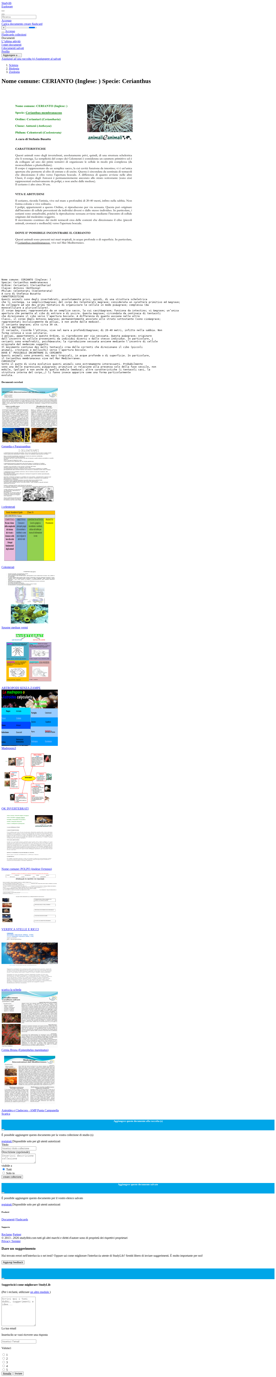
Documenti (8, 1219)
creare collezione (12, 1176)
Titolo (5, 1144)
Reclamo (7, 1234)
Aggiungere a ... (11, 55)
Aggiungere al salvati (48, 58)
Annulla (7, 1373)
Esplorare (7, 6)
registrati (7, 1141)
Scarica (6, 1113)
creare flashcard (33, 23)
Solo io (10, 1173)
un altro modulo (40, 1292)
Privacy (6, 1241)
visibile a (7, 1165)
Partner (17, 1234)
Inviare (18, 1373)
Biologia (14, 68)
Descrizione (16, 1152)
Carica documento (13, 23)
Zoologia (14, 71)
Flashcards (8, 34)
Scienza (13, 65)
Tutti (9, 1169)
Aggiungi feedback (13, 1262)
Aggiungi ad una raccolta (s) (19, 58)
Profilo (6, 51)
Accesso (6, 20)
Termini (15, 1241)
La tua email (9, 1328)
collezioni (20, 34)
